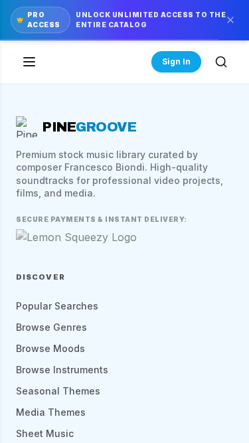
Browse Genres (51, 327)
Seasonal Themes (58, 391)
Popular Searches (57, 305)
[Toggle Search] (221, 62)
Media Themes (51, 412)
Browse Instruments (62, 369)
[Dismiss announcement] (230, 20)
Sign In (176, 61)
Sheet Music (45, 433)
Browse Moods (50, 348)
